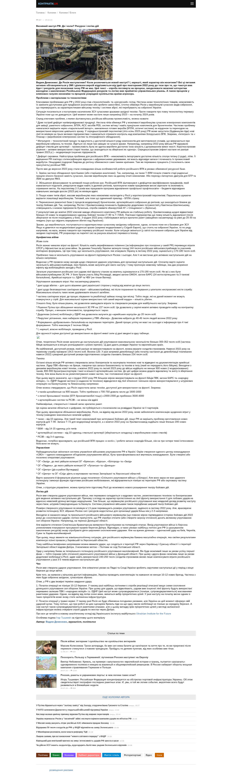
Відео (149, 755)
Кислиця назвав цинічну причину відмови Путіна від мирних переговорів (72, 714)
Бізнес (56, 755)
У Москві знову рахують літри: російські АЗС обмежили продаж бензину (72, 723)
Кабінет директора (89, 755)
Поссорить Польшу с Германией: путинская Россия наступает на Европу (104, 657)
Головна (40, 13)
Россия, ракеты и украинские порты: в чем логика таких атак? (98, 675)
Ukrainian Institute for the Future (153, 613)
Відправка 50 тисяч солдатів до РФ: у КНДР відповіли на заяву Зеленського (74, 727)
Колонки (52, 13)
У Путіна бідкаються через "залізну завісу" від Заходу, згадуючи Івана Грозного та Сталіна (82, 705)
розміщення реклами (61, 770)
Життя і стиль (111, 755)
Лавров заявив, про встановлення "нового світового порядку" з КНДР (71, 736)
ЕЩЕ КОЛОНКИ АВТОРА (116, 697)
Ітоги (159, 755)
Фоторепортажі (132, 755)
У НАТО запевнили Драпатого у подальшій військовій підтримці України (72, 710)
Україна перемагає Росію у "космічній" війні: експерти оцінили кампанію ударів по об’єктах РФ (83, 719)
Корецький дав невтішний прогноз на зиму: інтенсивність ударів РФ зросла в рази (77, 741)
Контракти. (48, 3)
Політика (43, 755)
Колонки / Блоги (67, 13)
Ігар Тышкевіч (63, 617)
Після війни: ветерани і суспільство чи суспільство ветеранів (98, 641)
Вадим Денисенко (56, 621)
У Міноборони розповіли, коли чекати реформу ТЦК (61, 732)
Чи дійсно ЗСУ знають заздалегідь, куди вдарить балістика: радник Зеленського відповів (81, 745)
